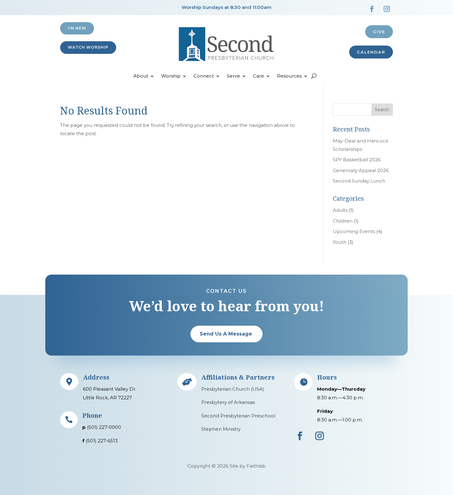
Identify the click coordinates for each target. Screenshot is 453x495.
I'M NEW (77, 28)
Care (258, 76)
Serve (233, 76)
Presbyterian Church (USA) (232, 389)
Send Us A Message (226, 334)
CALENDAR (371, 52)
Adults (340, 210)
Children (343, 221)
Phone (92, 415)
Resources (289, 76)
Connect (204, 76)
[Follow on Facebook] (372, 9)
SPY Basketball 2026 (357, 160)
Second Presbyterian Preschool (238, 416)
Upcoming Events (354, 231)
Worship (171, 76)
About (140, 76)
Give (379, 31)
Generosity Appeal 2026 (361, 170)
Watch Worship (88, 47)
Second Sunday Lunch (359, 181)
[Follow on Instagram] (387, 9)
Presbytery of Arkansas (228, 402)
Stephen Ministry (221, 429)
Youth (339, 242)
